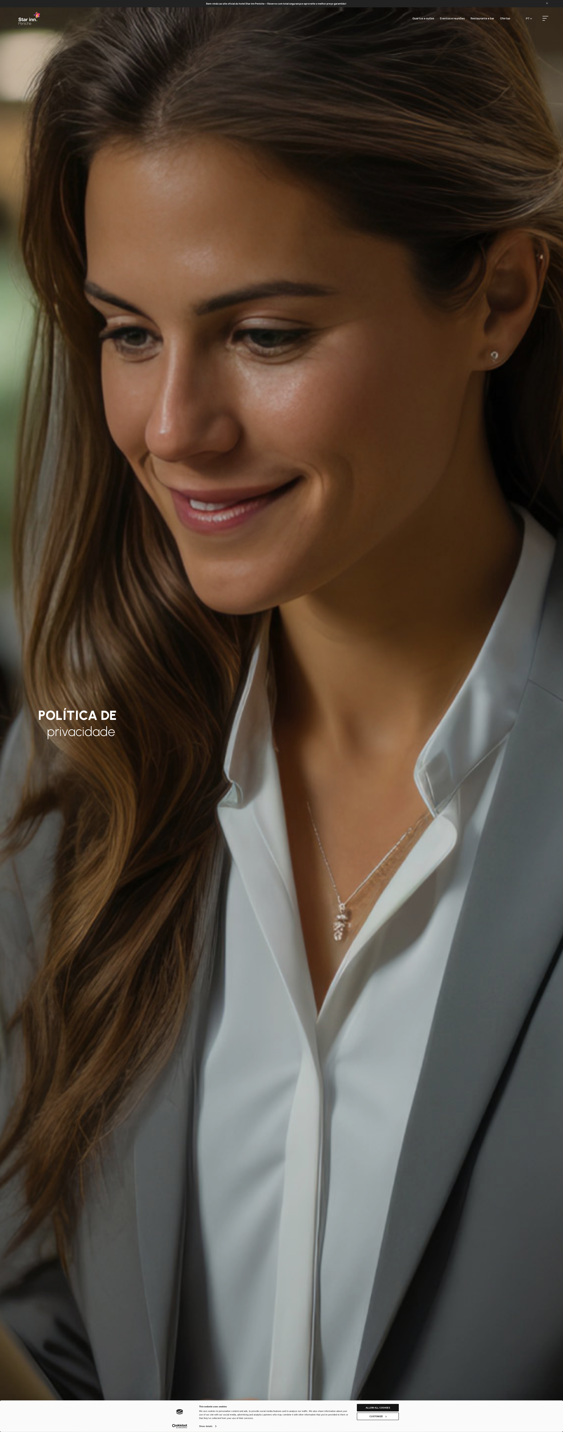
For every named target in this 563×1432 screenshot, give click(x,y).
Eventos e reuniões (452, 18)
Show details (205, 1426)
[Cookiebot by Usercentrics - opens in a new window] (180, 1426)
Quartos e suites (423, 18)
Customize (376, 1416)
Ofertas (505, 18)
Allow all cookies (378, 1407)
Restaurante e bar (482, 18)
